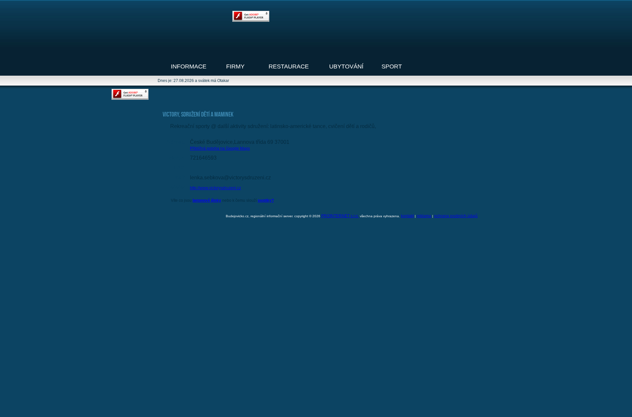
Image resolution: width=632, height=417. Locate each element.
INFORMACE (188, 66)
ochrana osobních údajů (456, 216)
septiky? (266, 200)
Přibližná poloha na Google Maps (220, 148)
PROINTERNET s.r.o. (340, 216)
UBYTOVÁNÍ (346, 66)
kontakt (407, 216)
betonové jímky (207, 200)
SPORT (392, 66)
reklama (424, 216)
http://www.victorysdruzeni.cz (215, 188)
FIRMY (235, 66)
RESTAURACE (289, 66)
